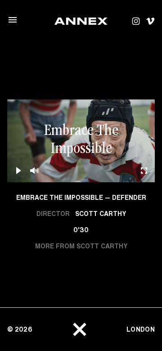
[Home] (81, 21)
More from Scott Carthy (81, 246)
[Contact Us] (79, 329)
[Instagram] (135, 21)
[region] (81, 141)
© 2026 (19, 329)
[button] (81, 140)
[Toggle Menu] (12, 19)
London (140, 329)
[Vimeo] (150, 21)
